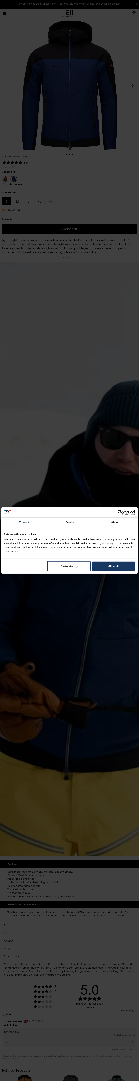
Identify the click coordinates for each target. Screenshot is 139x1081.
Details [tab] (69, 522)
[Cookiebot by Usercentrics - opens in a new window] (120, 512)
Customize (67, 566)
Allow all (113, 566)
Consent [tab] (24, 522)
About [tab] (115, 522)
